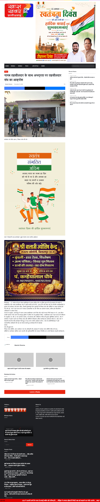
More (43, 66)
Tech (26, 66)
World (13, 66)
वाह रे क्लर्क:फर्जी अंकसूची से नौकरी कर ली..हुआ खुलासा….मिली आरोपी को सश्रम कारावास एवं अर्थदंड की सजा (18, 494)
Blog (6, 71)
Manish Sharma (8, 84)
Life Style (35, 66)
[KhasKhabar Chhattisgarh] (18, 10)
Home (7, 66)
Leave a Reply (35, 392)
